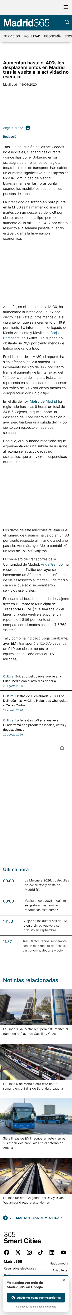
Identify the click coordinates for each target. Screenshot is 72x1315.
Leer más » (9, 1038)
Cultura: (8, 676)
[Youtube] (63, 1252)
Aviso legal (60, 1270)
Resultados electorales (20, 1268)
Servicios (12, 36)
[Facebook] (6, 1252)
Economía (52, 36)
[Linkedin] (52, 1252)
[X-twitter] (18, 1252)
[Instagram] (29, 1252)
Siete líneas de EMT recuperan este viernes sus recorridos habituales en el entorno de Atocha (34, 1143)
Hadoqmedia (59, 1263)
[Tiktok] (40, 1252)
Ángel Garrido (13, 128)
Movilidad (32, 36)
